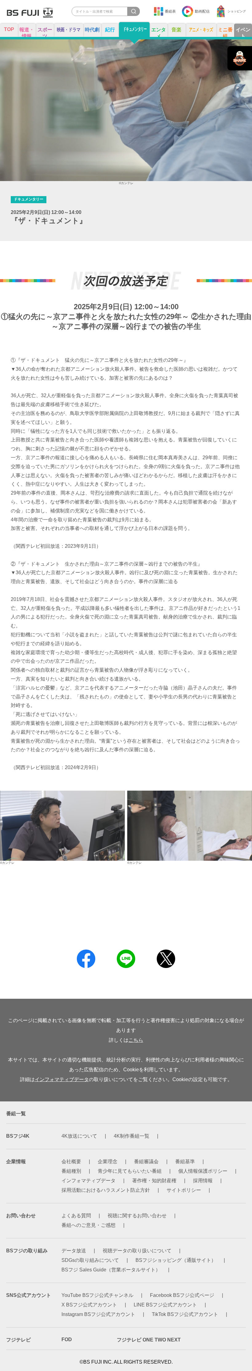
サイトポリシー (184, 1190)
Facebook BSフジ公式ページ (182, 1295)
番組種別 (71, 1171)
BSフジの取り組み (27, 1250)
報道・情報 (26, 32)
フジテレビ (18, 1339)
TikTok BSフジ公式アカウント (185, 1314)
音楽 (176, 29)
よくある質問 (76, 1215)
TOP (9, 29)
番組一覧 (16, 1113)
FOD (66, 1339)
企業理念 (107, 1161)
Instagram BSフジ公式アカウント (98, 1314)
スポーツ (44, 32)
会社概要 (71, 1161)
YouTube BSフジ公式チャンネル (97, 1295)
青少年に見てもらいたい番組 (130, 1171)
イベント (243, 32)
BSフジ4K (18, 1136)
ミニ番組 (225, 32)
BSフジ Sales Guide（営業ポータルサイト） (110, 1269)
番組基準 (185, 1161)
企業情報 (16, 1161)
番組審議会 (146, 1161)
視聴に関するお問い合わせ (137, 1215)
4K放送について (79, 1136)
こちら (135, 1040)
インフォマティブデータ (62, 1079)
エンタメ (158, 32)
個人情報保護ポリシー (202, 1171)
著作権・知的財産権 (154, 1180)
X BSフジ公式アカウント (89, 1304)
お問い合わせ (21, 1215)
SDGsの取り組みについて (90, 1260)
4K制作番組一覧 (131, 1136)
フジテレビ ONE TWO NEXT (149, 1339)
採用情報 (203, 1180)
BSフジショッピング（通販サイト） (176, 1260)
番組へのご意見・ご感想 (88, 1225)
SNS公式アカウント (28, 1295)
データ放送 (73, 1250)
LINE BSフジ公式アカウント (165, 1304)
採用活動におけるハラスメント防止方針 (105, 1190)
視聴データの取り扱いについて (137, 1250)
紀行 (110, 29)
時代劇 (92, 29)
